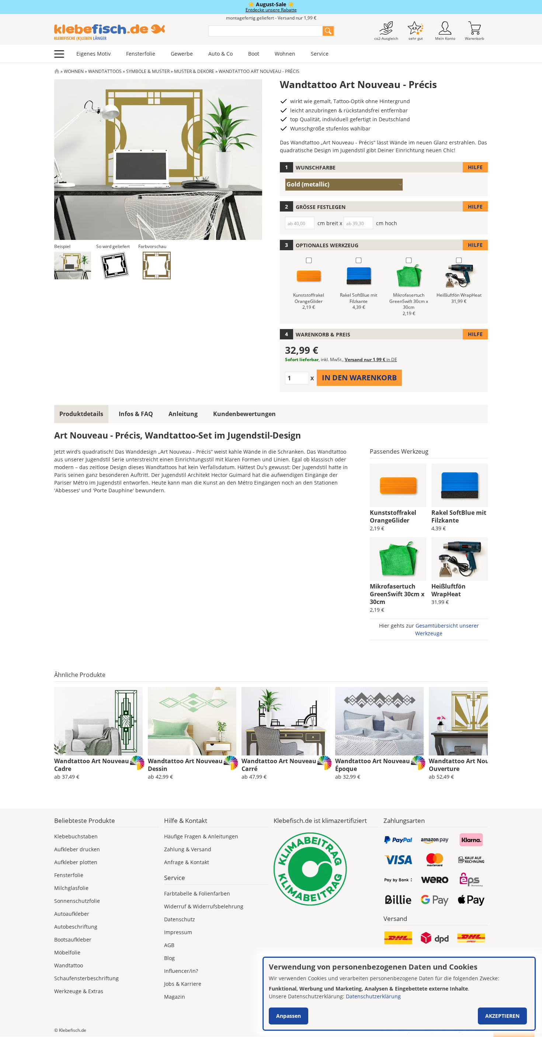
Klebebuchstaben (76, 836)
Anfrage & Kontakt (186, 862)
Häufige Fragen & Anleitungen (201, 836)
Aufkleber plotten (75, 862)
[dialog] (399, 994)
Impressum (178, 932)
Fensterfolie (140, 53)
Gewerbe (182, 53)
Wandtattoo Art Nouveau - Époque (374, 765)
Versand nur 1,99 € (371, 359)
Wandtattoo (68, 965)
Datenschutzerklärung (373, 996)
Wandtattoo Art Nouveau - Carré (281, 765)
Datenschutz (179, 919)
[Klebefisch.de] (126, 32)
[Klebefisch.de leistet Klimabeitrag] (326, 869)
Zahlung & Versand (187, 849)
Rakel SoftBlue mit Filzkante (458, 516)
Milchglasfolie (71, 887)
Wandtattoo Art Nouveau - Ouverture (468, 765)
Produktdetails (81, 414)
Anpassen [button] (288, 1015)
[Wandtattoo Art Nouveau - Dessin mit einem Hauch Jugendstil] (192, 721)
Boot (253, 53)
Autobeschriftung (75, 926)
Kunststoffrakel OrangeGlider (393, 516)
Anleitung (183, 414)
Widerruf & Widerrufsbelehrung (203, 906)
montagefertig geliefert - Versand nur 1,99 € (271, 18)
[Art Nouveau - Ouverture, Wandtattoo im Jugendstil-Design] (473, 721)
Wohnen (285, 53)
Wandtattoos (105, 71)
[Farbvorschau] (156, 265)
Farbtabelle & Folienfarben (197, 893)
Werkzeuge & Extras (78, 991)
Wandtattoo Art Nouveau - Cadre (93, 765)
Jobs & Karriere (182, 983)
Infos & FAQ (136, 414)
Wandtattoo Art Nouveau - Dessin (187, 765)
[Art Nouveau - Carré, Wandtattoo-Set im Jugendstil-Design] (286, 721)
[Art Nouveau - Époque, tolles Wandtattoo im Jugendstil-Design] (379, 721)
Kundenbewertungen (244, 414)
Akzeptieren (502, 1015)
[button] (72, 265)
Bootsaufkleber (72, 939)
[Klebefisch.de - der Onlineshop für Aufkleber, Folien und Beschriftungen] (56, 71)
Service (320, 53)
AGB (169, 945)
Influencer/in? (181, 970)
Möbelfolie (67, 952)
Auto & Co (220, 53)
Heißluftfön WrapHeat (448, 590)
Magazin (174, 996)
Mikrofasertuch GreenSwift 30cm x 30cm (397, 594)
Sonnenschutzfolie (77, 900)
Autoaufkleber (71, 913)
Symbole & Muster (148, 71)
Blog (169, 957)
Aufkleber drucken (77, 849)
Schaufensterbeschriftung (86, 978)
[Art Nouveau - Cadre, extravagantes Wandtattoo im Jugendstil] (98, 721)
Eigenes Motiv (93, 53)
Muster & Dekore (194, 71)
